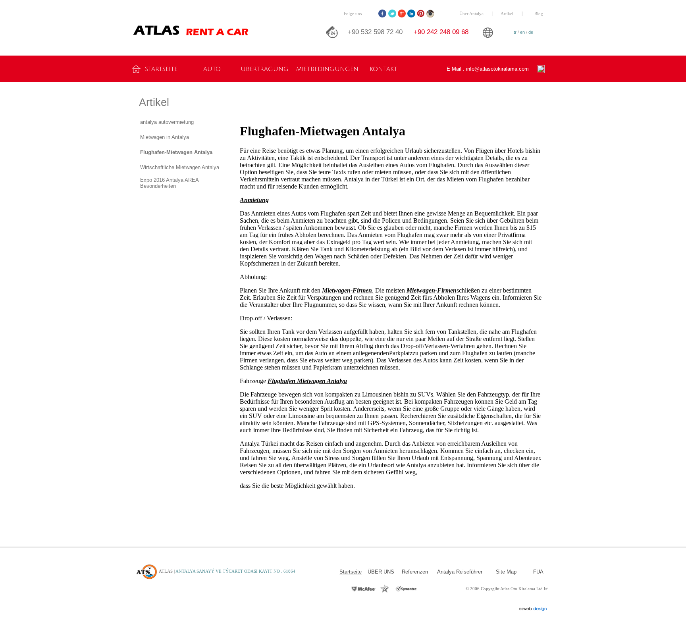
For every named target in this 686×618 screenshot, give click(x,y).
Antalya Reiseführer (459, 572)
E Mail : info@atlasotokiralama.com (488, 69)
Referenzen (415, 572)
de (530, 32)
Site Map (506, 572)
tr (515, 32)
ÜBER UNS (381, 572)
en (522, 32)
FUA (538, 572)
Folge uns (353, 13)
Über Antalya (471, 13)
